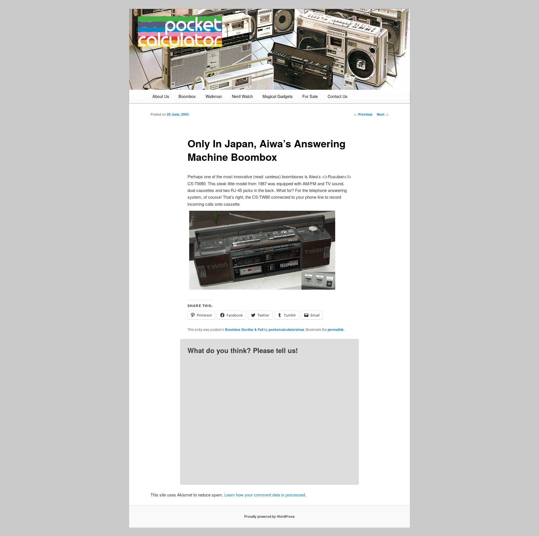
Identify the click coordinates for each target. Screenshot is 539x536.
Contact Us (337, 96)
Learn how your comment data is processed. (265, 495)
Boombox (187, 96)
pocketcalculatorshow (286, 329)
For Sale (310, 96)
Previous (363, 114)
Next (383, 114)
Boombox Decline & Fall (244, 329)
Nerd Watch (242, 96)
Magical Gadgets (277, 96)
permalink (336, 329)
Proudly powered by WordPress (269, 516)
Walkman (213, 96)
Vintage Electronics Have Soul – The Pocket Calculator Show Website (192, 39)
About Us (160, 96)
